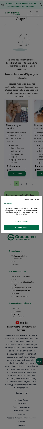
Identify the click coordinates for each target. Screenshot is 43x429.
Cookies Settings (21, 221)
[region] (21, 214)
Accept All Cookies (21, 227)
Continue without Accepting (32, 199)
